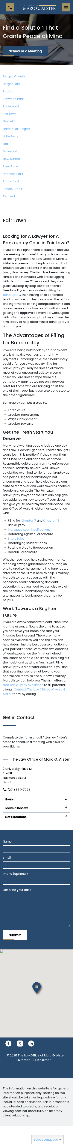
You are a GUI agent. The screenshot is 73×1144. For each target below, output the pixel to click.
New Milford (11, 159)
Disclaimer (43, 1060)
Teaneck (9, 196)
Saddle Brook (12, 189)
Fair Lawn (9, 114)
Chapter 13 (51, 520)
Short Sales (16, 538)
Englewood (11, 106)
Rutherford (11, 181)
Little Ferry (11, 136)
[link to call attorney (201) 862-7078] (10, 7)
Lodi (5, 144)
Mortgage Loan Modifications (29, 529)
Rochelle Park (13, 174)
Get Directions (16, 817)
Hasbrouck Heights (17, 129)
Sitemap (24, 1060)
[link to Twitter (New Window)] (20, 1044)
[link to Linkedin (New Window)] (31, 1044)
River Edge (10, 166)
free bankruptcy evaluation (23, 685)
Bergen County (14, 76)
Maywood (10, 151)
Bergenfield (11, 84)
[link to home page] (39, 7)
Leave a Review (16, 808)
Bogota (8, 91)
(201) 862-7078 (18, 790)
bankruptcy (11, 295)
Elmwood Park (13, 99)
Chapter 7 (28, 520)
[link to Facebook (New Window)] (8, 1044)
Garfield (9, 121)
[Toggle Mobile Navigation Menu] (66, 7)
